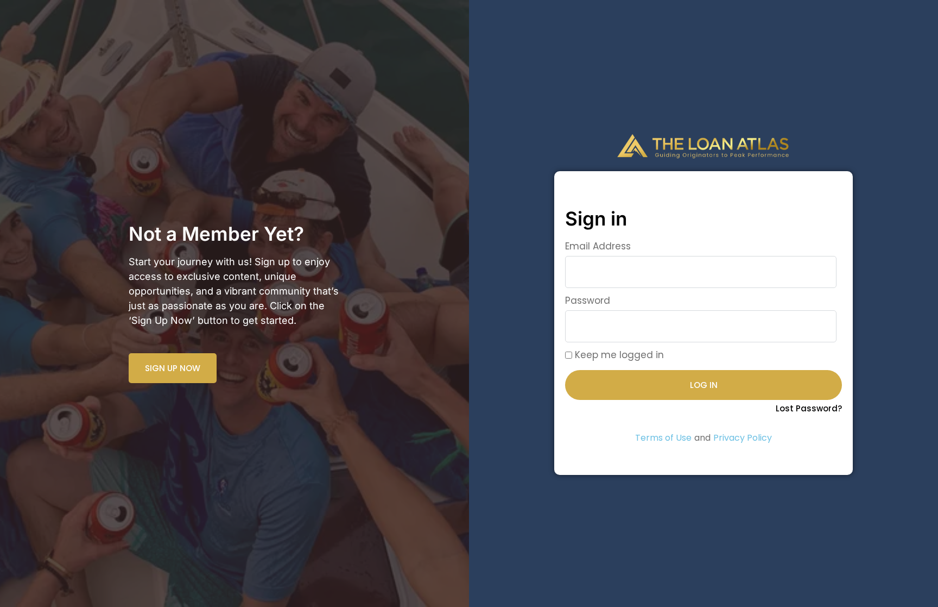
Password (587, 300)
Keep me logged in (618, 354)
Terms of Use (663, 437)
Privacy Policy (742, 437)
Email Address (598, 246)
